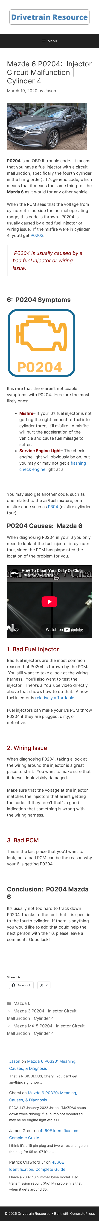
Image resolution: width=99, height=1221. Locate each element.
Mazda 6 (22, 1003)
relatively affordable (54, 697)
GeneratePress (82, 1213)
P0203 (37, 235)
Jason (14, 1061)
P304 (53, 506)
